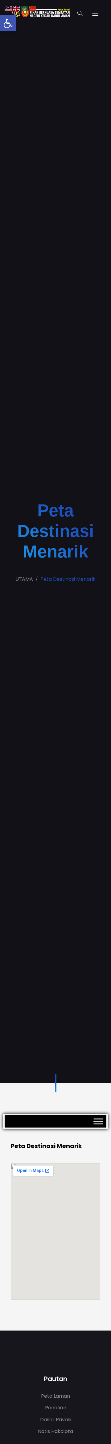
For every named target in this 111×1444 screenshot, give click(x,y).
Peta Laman (55, 1396)
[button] (8, 23)
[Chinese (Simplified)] (33, 8)
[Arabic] (25, 8)
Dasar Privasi (55, 1419)
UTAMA (24, 579)
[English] (17, 8)
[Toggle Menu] (98, 1121)
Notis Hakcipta (55, 1431)
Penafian (55, 1407)
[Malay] (9, 8)
